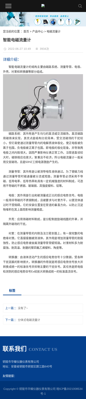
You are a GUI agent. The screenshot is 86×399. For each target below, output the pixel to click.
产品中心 (37, 31)
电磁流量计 (54, 31)
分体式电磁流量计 (29, 319)
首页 (26, 31)
